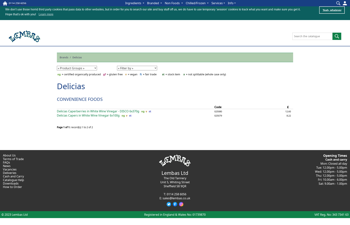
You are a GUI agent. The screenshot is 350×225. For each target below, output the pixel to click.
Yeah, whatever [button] (332, 10)
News (7, 166)
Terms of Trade (13, 159)
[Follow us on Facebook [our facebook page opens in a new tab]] (175, 204)
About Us (9, 155)
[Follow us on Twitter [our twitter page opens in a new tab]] (169, 204)
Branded (153, 3)
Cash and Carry (13, 176)
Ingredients (133, 3)
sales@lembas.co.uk (176, 198)
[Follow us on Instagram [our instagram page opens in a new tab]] (181, 204)
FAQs (6, 162)
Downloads (11, 183)
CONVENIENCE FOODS (80, 99)
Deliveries (9, 173)
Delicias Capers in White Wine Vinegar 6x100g (88, 115)
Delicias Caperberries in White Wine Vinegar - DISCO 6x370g (98, 111)
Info (231, 3)
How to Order (12, 187)
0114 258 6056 (176, 194)
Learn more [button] (46, 14)
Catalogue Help (13, 180)
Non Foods (172, 3)
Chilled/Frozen (196, 3)
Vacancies (10, 169)
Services (217, 3)
